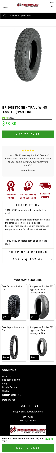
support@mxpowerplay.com (28, 411)
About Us (7, 376)
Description (28, 205)
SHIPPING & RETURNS (28, 252)
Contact (6, 391)
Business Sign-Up (11, 380)
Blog (4, 383)
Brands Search (9, 387)
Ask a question (28, 259)
